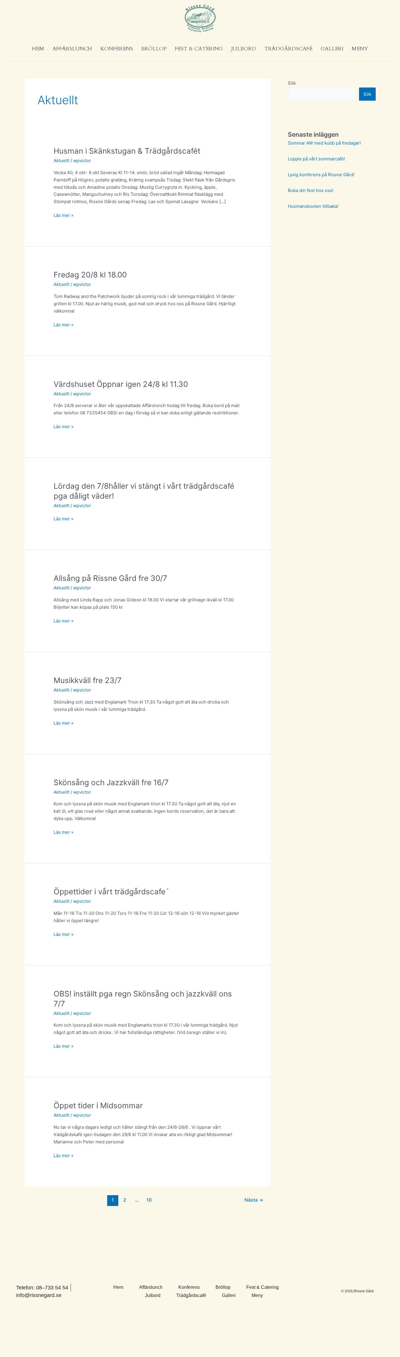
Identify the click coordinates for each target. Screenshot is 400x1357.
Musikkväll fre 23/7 (88, 680)
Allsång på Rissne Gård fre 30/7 (110, 578)
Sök (292, 83)
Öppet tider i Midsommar (98, 1105)
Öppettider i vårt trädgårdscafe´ (111, 891)
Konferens (116, 48)
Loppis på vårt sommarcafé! (316, 159)
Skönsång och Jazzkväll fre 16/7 (111, 782)
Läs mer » (63, 215)
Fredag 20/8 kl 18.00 (90, 274)
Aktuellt (61, 160)
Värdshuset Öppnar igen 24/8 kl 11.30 (121, 384)
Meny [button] (360, 48)
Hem (38, 48)
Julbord (243, 48)
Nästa (254, 1200)
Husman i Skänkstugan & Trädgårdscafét (127, 150)
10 (149, 1200)
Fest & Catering (199, 48)
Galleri (332, 48)
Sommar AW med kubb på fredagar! (324, 143)
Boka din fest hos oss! (310, 190)
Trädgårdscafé (288, 48)
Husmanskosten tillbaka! (313, 206)
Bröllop (154, 48)
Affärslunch (72, 48)
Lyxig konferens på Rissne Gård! (321, 174)
